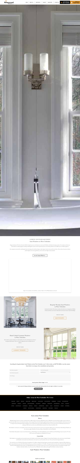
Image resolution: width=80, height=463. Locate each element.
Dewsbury (54, 401)
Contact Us (57, 2)
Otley (51, 405)
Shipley (25, 408)
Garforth (14, 403)
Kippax (12, 405)
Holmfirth (38, 403)
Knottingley (18, 405)
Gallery (44, 2)
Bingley (22, 401)
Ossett (47, 405)
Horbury (44, 403)
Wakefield (45, 408)
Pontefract (56, 405)
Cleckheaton (47, 401)
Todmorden (38, 408)
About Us (31, 2)
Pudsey (62, 405)
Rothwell (67, 405)
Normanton (41, 405)
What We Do (38, 2)
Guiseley (19, 403)
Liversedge (25, 405)
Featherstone (65, 401)
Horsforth (49, 403)
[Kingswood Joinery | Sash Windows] (9, 2)
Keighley (67, 403)
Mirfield (30, 405)
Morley (35, 405)
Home (27, 2)
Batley (18, 401)
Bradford (28, 401)
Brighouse (34, 401)
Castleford (40, 401)
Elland (59, 401)
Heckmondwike (31, 403)
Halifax (24, 403)
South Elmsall (31, 408)
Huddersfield (57, 403)
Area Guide (50, 2)
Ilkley (62, 403)
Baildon (13, 401)
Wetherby (51, 408)
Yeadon (56, 408)
